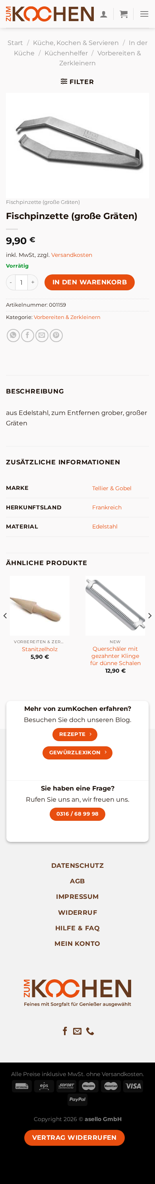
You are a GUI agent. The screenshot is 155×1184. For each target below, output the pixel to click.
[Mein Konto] (104, 14)
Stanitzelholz (40, 649)
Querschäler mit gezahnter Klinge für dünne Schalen (115, 656)
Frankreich (107, 507)
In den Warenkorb (89, 282)
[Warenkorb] (124, 14)
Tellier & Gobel (112, 488)
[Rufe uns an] (90, 1031)
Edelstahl (105, 526)
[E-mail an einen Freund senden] (41, 335)
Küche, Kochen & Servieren (76, 43)
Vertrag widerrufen (74, 1137)
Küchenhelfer (66, 53)
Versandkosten (71, 254)
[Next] (149, 632)
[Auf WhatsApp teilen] (13, 335)
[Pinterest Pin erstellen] (56, 335)
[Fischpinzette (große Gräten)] (77, 145)
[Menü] (144, 13)
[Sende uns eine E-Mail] (77, 1031)
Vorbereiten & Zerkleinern (67, 317)
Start (15, 43)
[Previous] (6, 632)
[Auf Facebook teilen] (27, 335)
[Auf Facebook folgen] (65, 1031)
